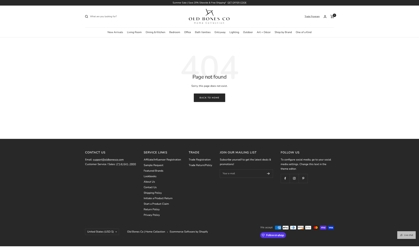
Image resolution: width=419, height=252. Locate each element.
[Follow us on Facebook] (285, 178)
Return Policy (152, 209)
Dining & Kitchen (155, 32)
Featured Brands (153, 171)
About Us (149, 182)
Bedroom (174, 32)
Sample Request (153, 165)
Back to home (209, 97)
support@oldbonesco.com (108, 159)
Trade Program (312, 16)
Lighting (234, 32)
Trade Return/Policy (200, 165)
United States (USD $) (100, 231)
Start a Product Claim (156, 204)
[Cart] (332, 16)
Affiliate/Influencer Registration (162, 159)
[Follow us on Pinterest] (303, 178)
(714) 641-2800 (126, 164)
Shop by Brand (283, 32)
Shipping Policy (153, 193)
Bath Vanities (203, 32)
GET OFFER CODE (237, 2)
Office (187, 32)
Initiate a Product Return (158, 198)
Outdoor (248, 32)
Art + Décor (264, 32)
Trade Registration (200, 159)
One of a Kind (303, 32)
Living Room (134, 32)
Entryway (220, 32)
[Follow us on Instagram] (294, 178)
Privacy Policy (152, 215)
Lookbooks (150, 176)
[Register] (268, 173)
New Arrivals (115, 32)
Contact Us (150, 187)
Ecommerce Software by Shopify (189, 231)
